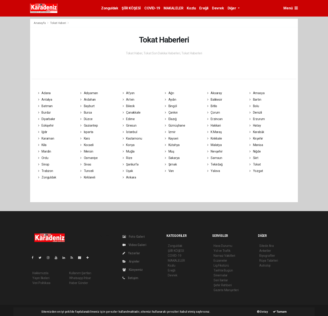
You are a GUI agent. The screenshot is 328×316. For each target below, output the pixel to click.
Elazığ (172, 119)
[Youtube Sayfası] (58, 257)
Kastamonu (133, 138)
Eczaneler (220, 260)
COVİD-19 (152, 8)
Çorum (215, 112)
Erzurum (258, 119)
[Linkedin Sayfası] (65, 257)
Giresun (130, 125)
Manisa (257, 145)
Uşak (129, 171)
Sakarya (174, 158)
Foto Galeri (136, 236)
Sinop (45, 164)
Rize (128, 158)
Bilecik (130, 106)
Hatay (256, 125)
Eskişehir (47, 125)
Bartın (256, 99)
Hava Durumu (223, 246)
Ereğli (203, 8)
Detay (263, 311)
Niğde (256, 151)
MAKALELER (173, 8)
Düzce (88, 119)
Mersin (88, 151)
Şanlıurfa (131, 164)
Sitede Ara (266, 246)
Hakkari (215, 125)
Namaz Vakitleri (224, 255)
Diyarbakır (48, 119)
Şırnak (172, 164)
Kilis (44, 145)
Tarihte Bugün (223, 270)
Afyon (130, 93)
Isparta (88, 132)
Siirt (255, 158)
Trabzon (47, 171)
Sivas (87, 164)
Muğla (130, 151)
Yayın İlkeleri (40, 278)
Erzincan (216, 119)
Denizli (257, 112)
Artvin (129, 99)
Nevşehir (216, 151)
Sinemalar (221, 275)
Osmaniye (90, 158)
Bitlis (213, 106)
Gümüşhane (176, 125)
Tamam (281, 311)
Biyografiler (267, 255)
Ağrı (171, 93)
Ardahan (89, 99)
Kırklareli (89, 177)
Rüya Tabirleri (268, 260)
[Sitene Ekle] (89, 257)
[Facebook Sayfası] (34, 257)
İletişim (132, 278)
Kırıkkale (216, 138)
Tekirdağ (216, 164)
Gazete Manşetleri (226, 290)
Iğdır (44, 132)
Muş (171, 151)
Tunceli (88, 171)
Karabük (258, 132)
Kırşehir (257, 138)
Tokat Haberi (58, 23)
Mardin (46, 151)
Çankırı (173, 112)
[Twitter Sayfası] (42, 257)
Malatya (216, 145)
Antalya (46, 99)
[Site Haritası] (81, 257)
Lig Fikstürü (221, 265)
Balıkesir (216, 99)
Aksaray (216, 93)
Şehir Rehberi (223, 285)
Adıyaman (90, 93)
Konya (130, 145)
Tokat (256, 164)
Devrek (218, 8)
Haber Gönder (78, 283)
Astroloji (264, 265)
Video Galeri (137, 245)
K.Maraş (216, 132)
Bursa (87, 112)
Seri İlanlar (221, 280)
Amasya (258, 93)
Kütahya (174, 145)
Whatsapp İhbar (80, 278)
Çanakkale (132, 112)
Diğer (232, 8)
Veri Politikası (41, 283)
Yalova (215, 171)
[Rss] (74, 257)
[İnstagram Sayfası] (50, 257)
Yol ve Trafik (222, 250)
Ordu (44, 158)
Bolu (255, 106)
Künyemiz (135, 269)
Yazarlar (133, 253)
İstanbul (131, 132)
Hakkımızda (40, 273)
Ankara (130, 177)
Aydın (172, 99)
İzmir (172, 132)
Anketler (265, 250)
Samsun (216, 158)
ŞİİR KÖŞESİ (131, 8)
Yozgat (257, 171)
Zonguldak (109, 8)
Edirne (130, 119)
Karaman (47, 138)
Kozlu (191, 8)
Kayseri (173, 138)
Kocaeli (88, 145)
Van (171, 171)
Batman (47, 106)
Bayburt (89, 106)
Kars (86, 138)
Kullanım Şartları (80, 273)
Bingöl (172, 106)
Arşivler (134, 261)
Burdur (46, 112)
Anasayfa (40, 23)
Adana (46, 93)
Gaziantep (90, 125)
